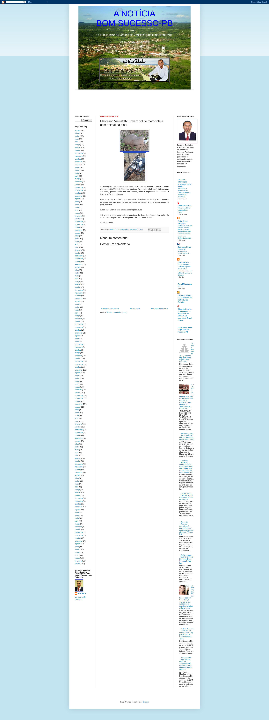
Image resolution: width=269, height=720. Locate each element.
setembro (78, 162)
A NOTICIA (114, 229)
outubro (78, 159)
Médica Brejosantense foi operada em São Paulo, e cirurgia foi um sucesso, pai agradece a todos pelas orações (186, 597)
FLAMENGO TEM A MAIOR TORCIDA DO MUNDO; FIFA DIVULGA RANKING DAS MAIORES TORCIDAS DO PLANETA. (186, 397)
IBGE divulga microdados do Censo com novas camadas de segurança (184, 193)
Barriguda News (184, 247)
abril (76, 142)
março (77, 145)
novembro (79, 156)
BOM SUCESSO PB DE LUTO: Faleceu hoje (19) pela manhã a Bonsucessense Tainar (186, 634)
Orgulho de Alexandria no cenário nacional (183, 251)
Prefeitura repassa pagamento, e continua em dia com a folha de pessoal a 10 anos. (185, 271)
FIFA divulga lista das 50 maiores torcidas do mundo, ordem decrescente (186, 437)
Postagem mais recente (110, 308)
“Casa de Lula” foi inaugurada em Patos (184, 210)
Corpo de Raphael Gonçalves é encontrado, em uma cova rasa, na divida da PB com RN (186, 528)
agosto (77, 130)
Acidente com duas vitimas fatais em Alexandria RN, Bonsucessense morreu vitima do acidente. (185, 664)
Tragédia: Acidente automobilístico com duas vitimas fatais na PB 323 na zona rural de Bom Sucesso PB (186, 466)
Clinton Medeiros (184, 206)
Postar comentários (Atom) (117, 313)
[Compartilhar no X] (154, 229)
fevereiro (78, 148)
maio (77, 139)
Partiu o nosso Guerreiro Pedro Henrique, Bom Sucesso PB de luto (186, 559)
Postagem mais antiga (159, 308)
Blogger (146, 702)
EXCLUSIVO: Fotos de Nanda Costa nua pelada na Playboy (186, 496)
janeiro (77, 150)
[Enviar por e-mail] (149, 229)
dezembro (79, 153)
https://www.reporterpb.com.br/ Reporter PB (185, 330)
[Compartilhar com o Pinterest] (160, 229)
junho (77, 136)
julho (77, 133)
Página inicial (135, 308)
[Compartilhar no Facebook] (157, 229)
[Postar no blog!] (152, 229)
